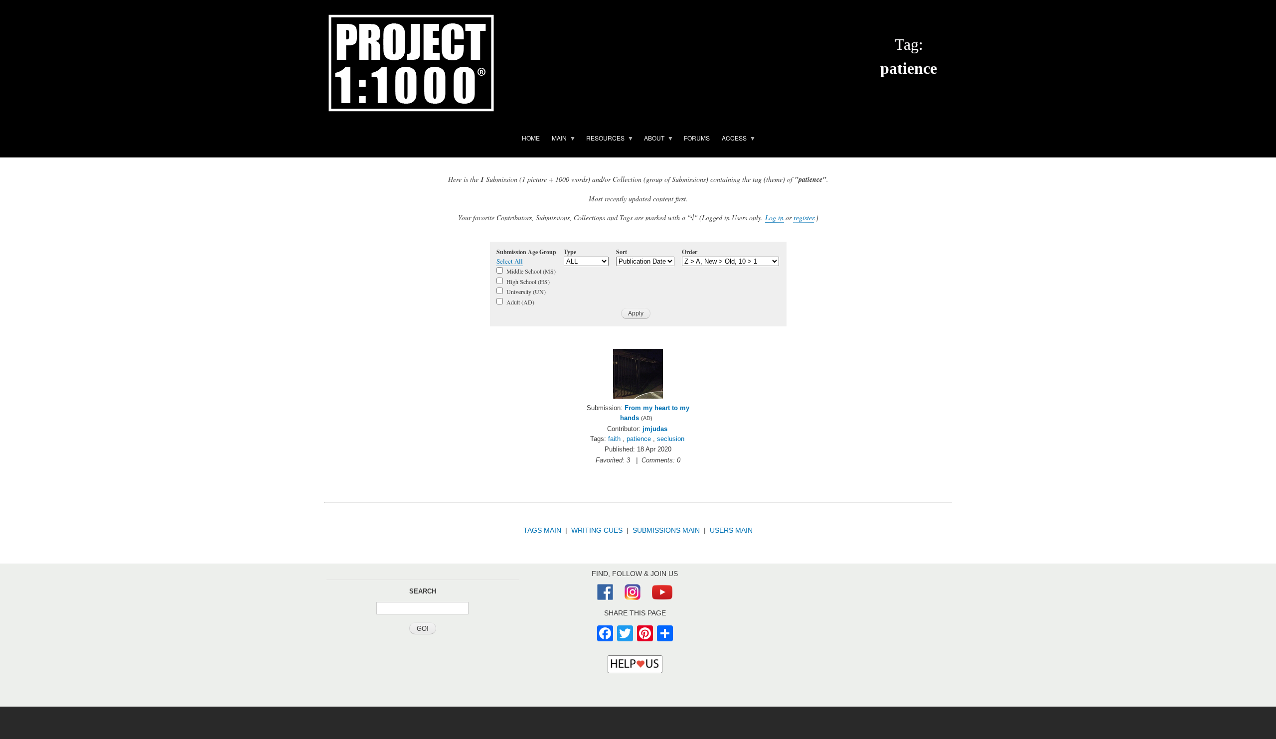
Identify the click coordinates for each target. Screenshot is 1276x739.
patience (639, 439)
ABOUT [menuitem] (651, 140)
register (804, 217)
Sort (621, 252)
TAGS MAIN (542, 530)
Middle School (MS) (531, 271)
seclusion (670, 439)
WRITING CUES (597, 530)
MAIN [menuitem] (556, 140)
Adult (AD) (520, 302)
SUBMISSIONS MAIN (666, 530)
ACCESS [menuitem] (731, 140)
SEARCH (422, 591)
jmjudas (654, 429)
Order (689, 252)
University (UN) (526, 292)
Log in (774, 217)
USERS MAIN (731, 530)
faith (614, 439)
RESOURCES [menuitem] (602, 140)
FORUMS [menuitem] (697, 138)
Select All (509, 261)
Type (570, 252)
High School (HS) (528, 282)
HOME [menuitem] (531, 138)
